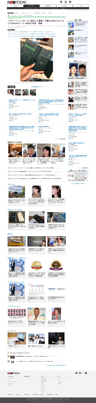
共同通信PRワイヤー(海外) (52, 394)
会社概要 (43, 398)
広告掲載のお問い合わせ (36, 398)
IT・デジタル (32, 5)
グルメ (59, 378)
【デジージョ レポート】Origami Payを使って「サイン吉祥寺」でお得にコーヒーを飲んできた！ (31, 31)
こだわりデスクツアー (25, 13)
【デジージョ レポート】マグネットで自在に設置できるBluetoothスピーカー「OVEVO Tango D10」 (35, 175)
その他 (62, 8)
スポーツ (43, 385)
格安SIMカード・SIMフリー (17, 258)
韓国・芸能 (43, 381)
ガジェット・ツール (44, 8)
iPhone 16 (17, 13)
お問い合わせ (28, 398)
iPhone (10, 234)
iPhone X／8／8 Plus (15, 210)
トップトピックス (14, 306)
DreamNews (26, 394)
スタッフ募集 (66, 398)
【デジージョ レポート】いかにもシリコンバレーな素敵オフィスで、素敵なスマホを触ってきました (32, 34)
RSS (70, 3)
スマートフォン (28, 8)
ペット (59, 380)
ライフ (80, 5)
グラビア (43, 386)
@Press (17, 394)
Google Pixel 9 (37, 13)
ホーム (15, 5)
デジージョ (11, 184)
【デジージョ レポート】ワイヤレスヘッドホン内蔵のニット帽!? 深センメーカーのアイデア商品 (34, 168)
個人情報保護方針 (49, 398)
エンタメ (64, 5)
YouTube (65, 3)
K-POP (49, 13)
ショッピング (55, 8)
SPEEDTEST (48, 5)
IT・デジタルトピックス (16, 282)
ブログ (42, 388)
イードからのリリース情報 (58, 398)
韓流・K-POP (44, 380)
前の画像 (12, 86)
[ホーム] (8, 15)
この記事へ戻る (36, 86)
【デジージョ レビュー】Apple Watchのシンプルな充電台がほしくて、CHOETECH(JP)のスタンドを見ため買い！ (35, 179)
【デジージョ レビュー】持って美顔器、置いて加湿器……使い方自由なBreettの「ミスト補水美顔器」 (32, 36)
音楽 (42, 383)
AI (31, 13)
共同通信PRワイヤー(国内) (37, 394)
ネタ (36, 8)
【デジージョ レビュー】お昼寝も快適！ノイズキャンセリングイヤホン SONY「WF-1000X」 (34, 171)
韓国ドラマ (44, 13)
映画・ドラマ (43, 378)
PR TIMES (10, 394)
